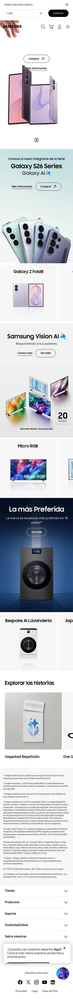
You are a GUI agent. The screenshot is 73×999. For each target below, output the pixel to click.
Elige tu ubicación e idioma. (18, 4)
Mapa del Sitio (50, 991)
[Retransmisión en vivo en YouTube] (33, 720)
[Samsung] (11, 26)
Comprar (33, 58)
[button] (36, 891)
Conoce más (24, 353)
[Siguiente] (69, 293)
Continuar (58, 13)
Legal (35, 991)
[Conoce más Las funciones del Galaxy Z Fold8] (36, 83)
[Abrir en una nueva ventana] (20, 982)
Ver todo (45, 353)
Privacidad (21, 991)
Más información (36, 68)
